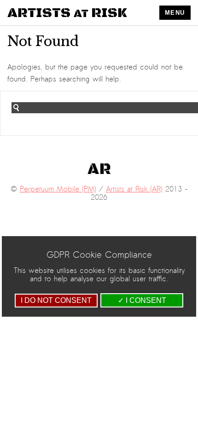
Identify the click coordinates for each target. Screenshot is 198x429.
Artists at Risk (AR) (134, 189)
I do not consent (56, 300)
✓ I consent (142, 300)
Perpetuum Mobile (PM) (58, 189)
